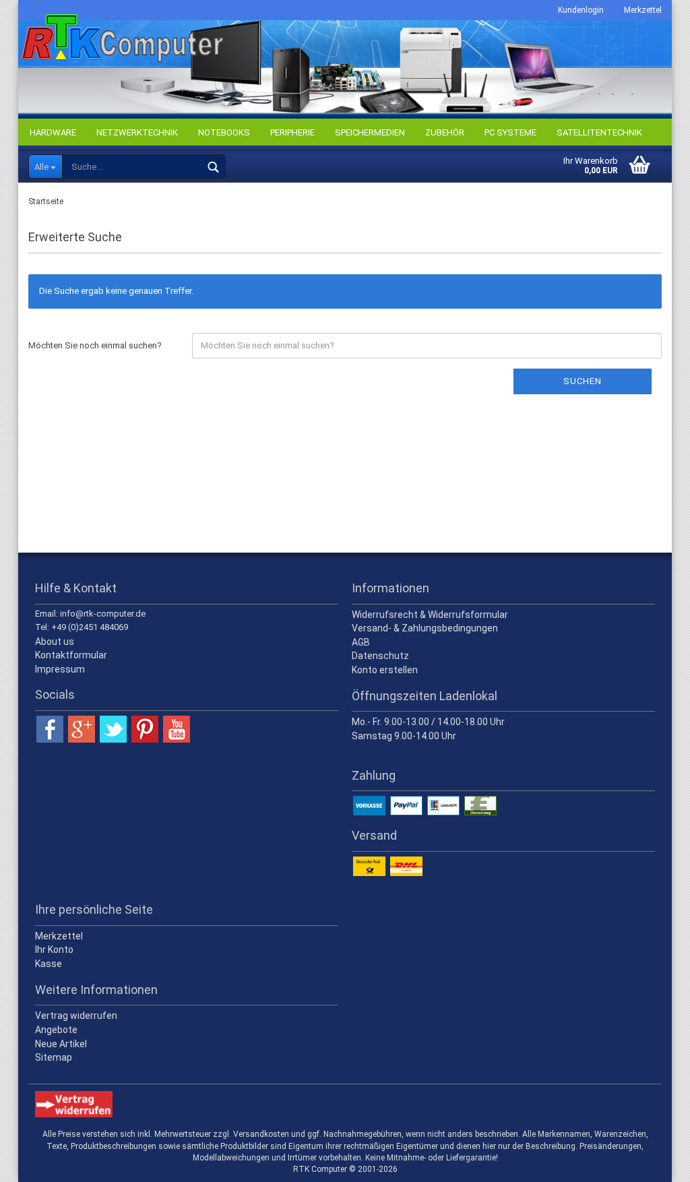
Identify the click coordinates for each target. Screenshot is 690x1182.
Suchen (582, 381)
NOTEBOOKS (224, 132)
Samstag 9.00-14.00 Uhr (404, 735)
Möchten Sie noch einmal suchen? (95, 345)
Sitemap (53, 1057)
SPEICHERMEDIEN (370, 132)
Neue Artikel (61, 1043)
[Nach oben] (653, 1161)
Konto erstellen (385, 669)
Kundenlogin (581, 10)
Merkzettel (643, 10)
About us (54, 641)
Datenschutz (380, 655)
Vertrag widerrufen (76, 1015)
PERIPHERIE (292, 132)
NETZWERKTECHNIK (137, 132)
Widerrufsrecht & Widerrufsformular (430, 614)
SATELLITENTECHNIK (599, 132)
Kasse (48, 963)
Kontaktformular (71, 655)
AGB (361, 642)
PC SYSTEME (510, 132)
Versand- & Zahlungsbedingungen (425, 628)
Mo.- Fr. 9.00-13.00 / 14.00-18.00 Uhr (428, 721)
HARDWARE (53, 132)
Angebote (56, 1029)
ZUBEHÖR (444, 132)
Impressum (60, 669)
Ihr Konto (54, 949)
